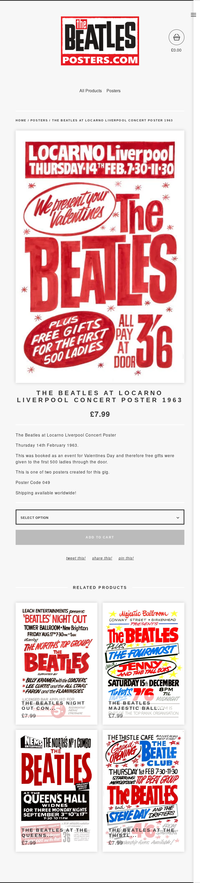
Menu (193, 15)
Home (21, 120)
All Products (90, 91)
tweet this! (76, 558)
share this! (102, 558)
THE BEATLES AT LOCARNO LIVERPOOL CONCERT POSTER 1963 (112, 120)
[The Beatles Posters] (100, 40)
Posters (114, 91)
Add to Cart (100, 537)
